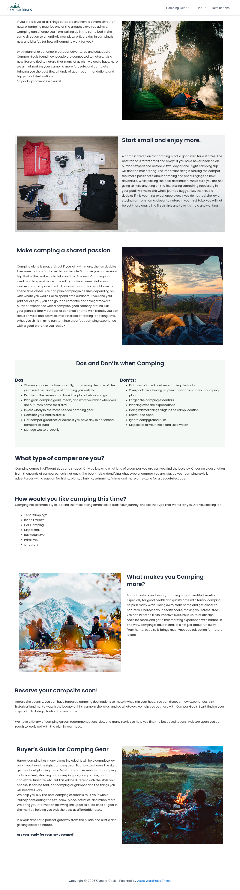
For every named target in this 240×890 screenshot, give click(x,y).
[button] (188, 7)
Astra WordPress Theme (154, 881)
